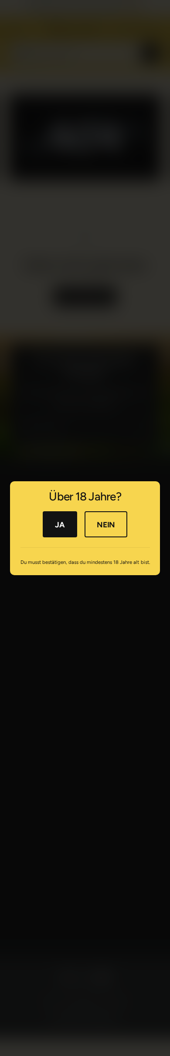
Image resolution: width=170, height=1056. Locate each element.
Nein (106, 524)
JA (60, 524)
